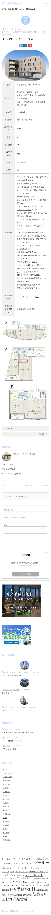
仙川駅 (14, 672)
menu (46, 3)
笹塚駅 (5, 836)
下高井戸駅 (6, 792)
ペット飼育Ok (37, 882)
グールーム (7, 32)
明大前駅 (6, 825)
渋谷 (42, 895)
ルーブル (31, 885)
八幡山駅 (23, 707)
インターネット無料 (33, 859)
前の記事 (9, 428)
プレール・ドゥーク (39, 878)
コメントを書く (42, 32)
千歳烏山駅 (25, 672)
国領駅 (5, 818)
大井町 (45, 890)
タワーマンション (9, 773)
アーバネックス (19, 859)
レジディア (39, 885)
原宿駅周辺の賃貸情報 (26, 309)
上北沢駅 (6, 788)
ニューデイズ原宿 (24, 210)
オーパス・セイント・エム (28, 297)
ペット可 (29, 882)
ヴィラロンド (7, 710)
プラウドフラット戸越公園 (24, 454)
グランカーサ (29, 863)
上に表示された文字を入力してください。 (25, 563)
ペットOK (19, 882)
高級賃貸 (29, 32)
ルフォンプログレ (19, 885)
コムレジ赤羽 (7, 464)
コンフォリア (11, 868)
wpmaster (8, 34)
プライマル (11, 878)
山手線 (15, 895)
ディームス (24, 871)
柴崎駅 (5, 829)
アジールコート (7, 859)
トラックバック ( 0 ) (29, 485)
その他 (5, 769)
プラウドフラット (24, 878)
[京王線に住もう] (12, 3)
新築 (24, 32)
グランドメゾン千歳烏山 (12, 675)
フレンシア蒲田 (8, 469)
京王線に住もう (15, 911)
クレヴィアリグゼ (18, 863)
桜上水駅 (6, 832)
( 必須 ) (8, 510)
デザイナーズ (8, 29)
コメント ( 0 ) (44, 485)
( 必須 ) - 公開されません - (15, 517)
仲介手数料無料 (17, 32)
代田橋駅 (6, 799)
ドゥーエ (41, 872)
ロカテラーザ (7, 693)
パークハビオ (20, 875)
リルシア (8, 885)
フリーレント (34, 875)
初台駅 (5, 810)
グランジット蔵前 (9, 749)
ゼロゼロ (18, 871)
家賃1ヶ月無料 (7, 895)
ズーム (12, 872)
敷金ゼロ (22, 895)
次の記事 (41, 434)
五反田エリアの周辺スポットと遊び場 (17, 732)
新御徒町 (29, 895)
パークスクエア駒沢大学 (12, 474)
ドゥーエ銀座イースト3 (11, 741)
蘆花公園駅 (16, 690)
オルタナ (8, 863)
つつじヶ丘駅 (7, 777)
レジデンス (17, 29)
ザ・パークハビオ (24, 868)
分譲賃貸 (19, 672)
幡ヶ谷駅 (6, 821)
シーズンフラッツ (39, 868)
